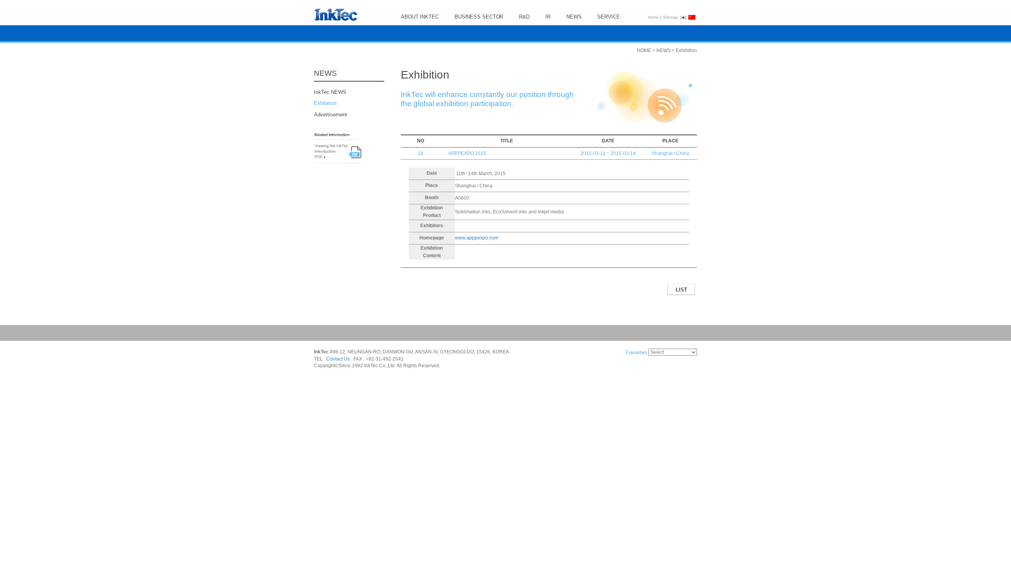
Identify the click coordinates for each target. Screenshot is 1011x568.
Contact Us (338, 359)
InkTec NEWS (330, 92)
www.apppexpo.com (476, 238)
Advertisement (330, 115)
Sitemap (670, 17)
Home (653, 17)
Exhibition (325, 103)
